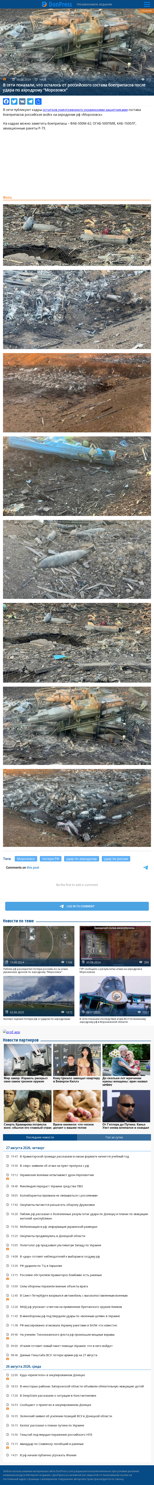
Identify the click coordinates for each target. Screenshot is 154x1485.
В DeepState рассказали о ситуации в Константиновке (77, 1395)
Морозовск (26, 859)
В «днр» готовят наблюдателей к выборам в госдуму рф (77, 1256)
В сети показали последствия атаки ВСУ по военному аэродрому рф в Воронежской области (115, 999)
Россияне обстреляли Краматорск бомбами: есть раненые (77, 1276)
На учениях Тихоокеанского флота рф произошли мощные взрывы (77, 1335)
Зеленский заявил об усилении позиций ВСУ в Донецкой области (77, 1416)
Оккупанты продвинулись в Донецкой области (77, 1236)
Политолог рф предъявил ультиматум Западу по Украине (77, 1246)
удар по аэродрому (81, 859)
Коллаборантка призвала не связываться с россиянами (77, 1195)
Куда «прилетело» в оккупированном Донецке (77, 1376)
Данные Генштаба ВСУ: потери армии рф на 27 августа (77, 1356)
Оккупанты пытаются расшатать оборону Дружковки (77, 1205)
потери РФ (50, 859)
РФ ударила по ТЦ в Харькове (77, 1266)
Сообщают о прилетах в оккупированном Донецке (77, 1406)
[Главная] (44, 4)
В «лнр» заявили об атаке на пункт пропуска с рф (77, 1166)
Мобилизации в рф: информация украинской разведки (77, 1227)
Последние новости (40, 1137)
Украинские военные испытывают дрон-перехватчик (77, 1176)
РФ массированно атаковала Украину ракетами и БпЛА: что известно (77, 1325)
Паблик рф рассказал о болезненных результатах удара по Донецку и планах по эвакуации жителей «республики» (77, 1215)
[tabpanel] (77, 1301)
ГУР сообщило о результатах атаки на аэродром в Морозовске (115, 949)
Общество (146, 10)
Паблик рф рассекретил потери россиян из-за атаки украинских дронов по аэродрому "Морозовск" (38, 949)
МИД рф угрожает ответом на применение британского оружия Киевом (77, 1307)
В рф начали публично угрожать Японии (77, 1455)
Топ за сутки (114, 1137)
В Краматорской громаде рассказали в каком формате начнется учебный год (77, 1156)
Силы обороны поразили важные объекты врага (77, 1286)
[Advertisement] (77, 163)
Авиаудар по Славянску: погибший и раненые (77, 1445)
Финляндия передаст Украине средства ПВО (77, 1186)
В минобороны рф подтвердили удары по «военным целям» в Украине (77, 1316)
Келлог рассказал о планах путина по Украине (77, 1425)
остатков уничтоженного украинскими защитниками (85, 109)
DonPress (60, 4)
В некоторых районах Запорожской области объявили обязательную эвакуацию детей (77, 1386)
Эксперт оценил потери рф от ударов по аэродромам (38, 999)
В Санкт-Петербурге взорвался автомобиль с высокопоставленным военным (77, 1296)
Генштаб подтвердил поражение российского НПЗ (77, 1434)
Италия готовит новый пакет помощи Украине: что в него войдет (77, 1346)
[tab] (40, 1137)
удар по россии (116, 859)
